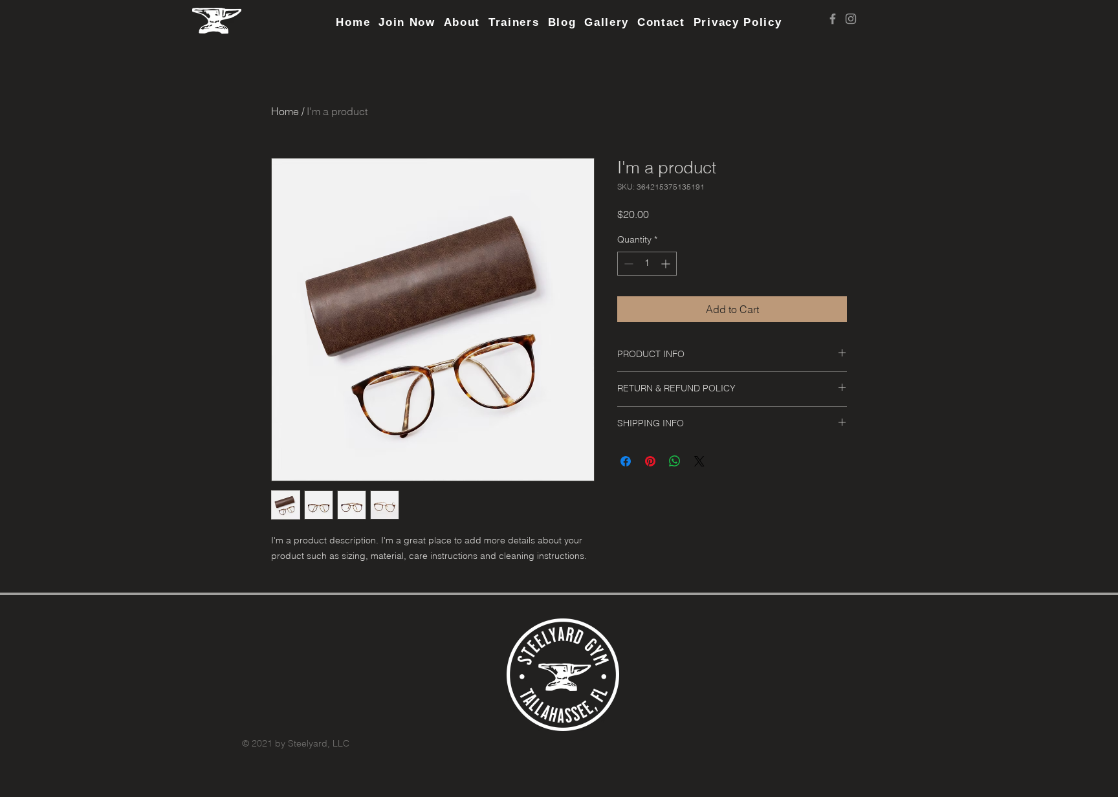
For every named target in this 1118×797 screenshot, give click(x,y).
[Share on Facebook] (625, 461)
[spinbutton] (647, 263)
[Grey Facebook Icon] (833, 19)
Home (285, 111)
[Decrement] (627, 263)
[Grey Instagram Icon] (851, 19)
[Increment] (667, 263)
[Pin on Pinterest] (650, 461)
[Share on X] (699, 461)
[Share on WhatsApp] (675, 461)
